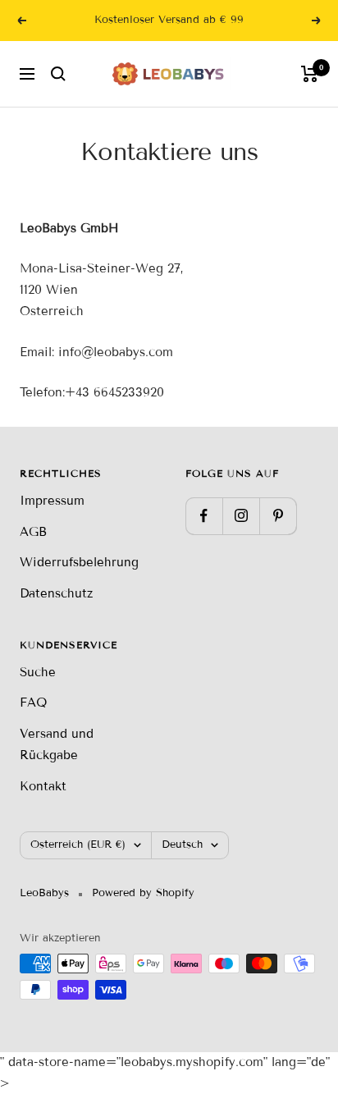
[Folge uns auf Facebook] (203, 515)
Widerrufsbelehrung (79, 562)
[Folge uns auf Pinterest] (277, 515)
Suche (38, 672)
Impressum (52, 500)
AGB (33, 531)
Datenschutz (56, 593)
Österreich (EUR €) (78, 844)
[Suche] (58, 73)
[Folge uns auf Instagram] (240, 515)
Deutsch (182, 844)
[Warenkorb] (309, 74)
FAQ (33, 702)
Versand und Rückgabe (57, 744)
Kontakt (43, 786)
